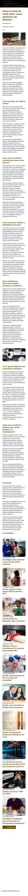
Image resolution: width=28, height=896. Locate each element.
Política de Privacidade (9, 849)
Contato (5, 847)
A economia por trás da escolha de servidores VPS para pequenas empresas (13, 764)
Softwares (3, 880)
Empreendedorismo (8, 868)
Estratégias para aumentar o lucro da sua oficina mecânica (13, 562)
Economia (5, 865)
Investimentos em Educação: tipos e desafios (13, 620)
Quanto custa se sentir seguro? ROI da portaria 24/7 (12, 591)
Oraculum (17, 882)
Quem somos (6, 845)
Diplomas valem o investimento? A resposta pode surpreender (13, 648)
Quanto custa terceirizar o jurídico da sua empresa (13, 706)
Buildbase (7, 884)
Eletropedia (14, 884)
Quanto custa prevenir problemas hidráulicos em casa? (13, 734)
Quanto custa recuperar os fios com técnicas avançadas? (13, 677)
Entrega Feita (4, 882)
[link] (14, 835)
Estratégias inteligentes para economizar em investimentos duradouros (13, 821)
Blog (4, 842)
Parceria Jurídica (11, 880)
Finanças (5, 861)
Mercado (5, 870)
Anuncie (5, 851)
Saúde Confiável (21, 880)
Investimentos (6, 863)
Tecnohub (11, 882)
